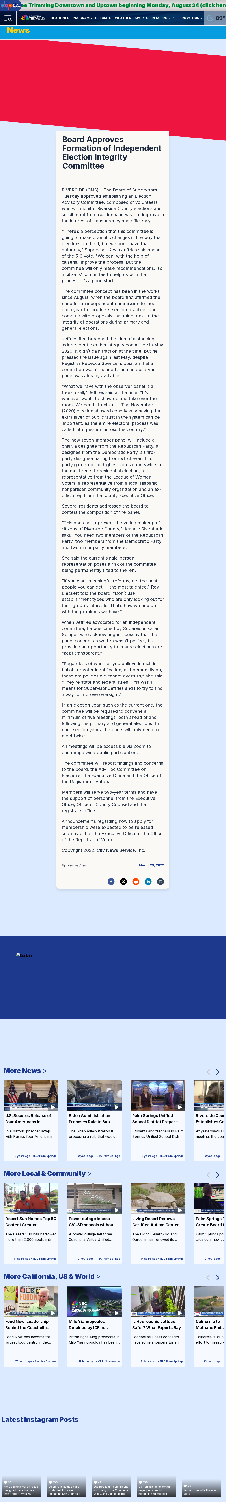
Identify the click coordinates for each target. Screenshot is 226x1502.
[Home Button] (33, 18)
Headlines (60, 18)
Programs (82, 18)
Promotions (190, 18)
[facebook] (111, 881)
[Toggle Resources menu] (174, 18)
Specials (103, 18)
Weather (123, 18)
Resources (162, 18)
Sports (141, 18)
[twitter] (123, 881)
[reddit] (135, 881)
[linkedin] (148, 881)
